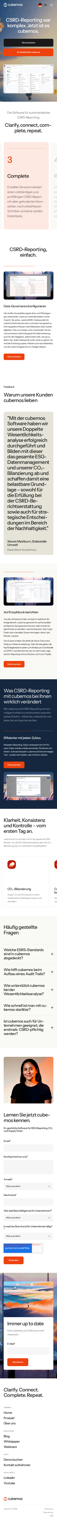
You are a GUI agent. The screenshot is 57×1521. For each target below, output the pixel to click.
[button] (51, 5)
